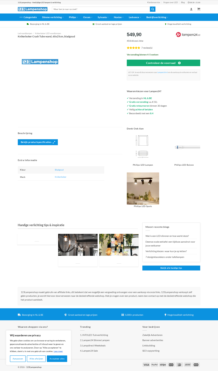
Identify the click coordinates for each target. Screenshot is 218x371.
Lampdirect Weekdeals (94, 345)
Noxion (118, 17)
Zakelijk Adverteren (152, 334)
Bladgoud (59, 169)
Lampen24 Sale (90, 350)
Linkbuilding (148, 345)
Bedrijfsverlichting (156, 17)
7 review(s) (146, 47)
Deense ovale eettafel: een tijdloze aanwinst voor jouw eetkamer (170, 243)
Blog (183, 2)
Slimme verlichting (52, 17)
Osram (86, 17)
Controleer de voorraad (160, 63)
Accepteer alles (57, 358)
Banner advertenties (152, 340)
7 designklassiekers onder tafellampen (165, 256)
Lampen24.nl (162, 72)
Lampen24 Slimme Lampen (96, 340)
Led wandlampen (25, 33)
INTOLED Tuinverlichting (95, 334)
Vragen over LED (170, 2)
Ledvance (134, 17)
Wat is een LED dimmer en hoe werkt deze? (167, 235)
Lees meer (58, 351)
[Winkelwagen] (198, 9)
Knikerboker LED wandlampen (48, 33)
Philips (72, 17)
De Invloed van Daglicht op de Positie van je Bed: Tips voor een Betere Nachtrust (37, 237)
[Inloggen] (191, 9)
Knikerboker (60, 177)
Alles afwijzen (36, 358)
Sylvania (102, 17)
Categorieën (30, 17)
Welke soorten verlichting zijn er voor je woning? (119, 259)
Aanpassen (18, 358)
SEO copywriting (150, 350)
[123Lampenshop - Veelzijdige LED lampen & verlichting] (32, 9)
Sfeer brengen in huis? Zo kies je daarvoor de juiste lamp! (78, 259)
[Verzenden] (152, 9)
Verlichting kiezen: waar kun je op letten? (166, 251)
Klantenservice (153, 2)
